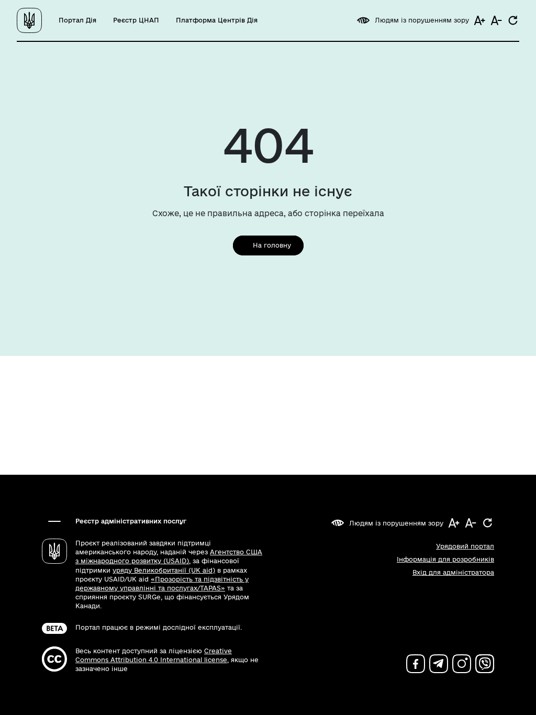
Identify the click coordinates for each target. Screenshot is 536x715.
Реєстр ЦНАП (136, 20)
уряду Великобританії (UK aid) (164, 570)
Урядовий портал (465, 546)
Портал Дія (77, 20)
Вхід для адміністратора (453, 572)
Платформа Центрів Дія (217, 20)
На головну (272, 245)
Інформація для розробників (445, 559)
